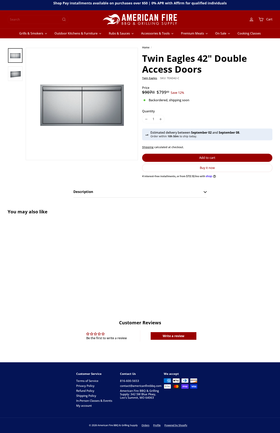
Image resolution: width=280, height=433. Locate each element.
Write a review (173, 336)
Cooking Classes (249, 33)
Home (146, 47)
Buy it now (207, 168)
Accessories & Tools (155, 33)
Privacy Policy (85, 386)
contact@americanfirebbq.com (141, 386)
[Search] (64, 19)
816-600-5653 (129, 381)
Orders (145, 425)
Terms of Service (87, 381)
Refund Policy (85, 391)
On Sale (221, 33)
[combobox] (38, 19)
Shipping (148, 147)
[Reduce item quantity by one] (146, 119)
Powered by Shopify (175, 425)
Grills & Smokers (31, 33)
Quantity (148, 111)
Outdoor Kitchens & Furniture (76, 33)
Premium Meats (193, 33)
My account (84, 405)
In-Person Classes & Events (94, 400)
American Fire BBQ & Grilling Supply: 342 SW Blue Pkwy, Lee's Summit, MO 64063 (139, 394)
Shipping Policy (86, 396)
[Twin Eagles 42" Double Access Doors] (28, 256)
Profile (157, 425)
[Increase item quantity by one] (160, 119)
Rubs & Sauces (120, 33)
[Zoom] (82, 104)
